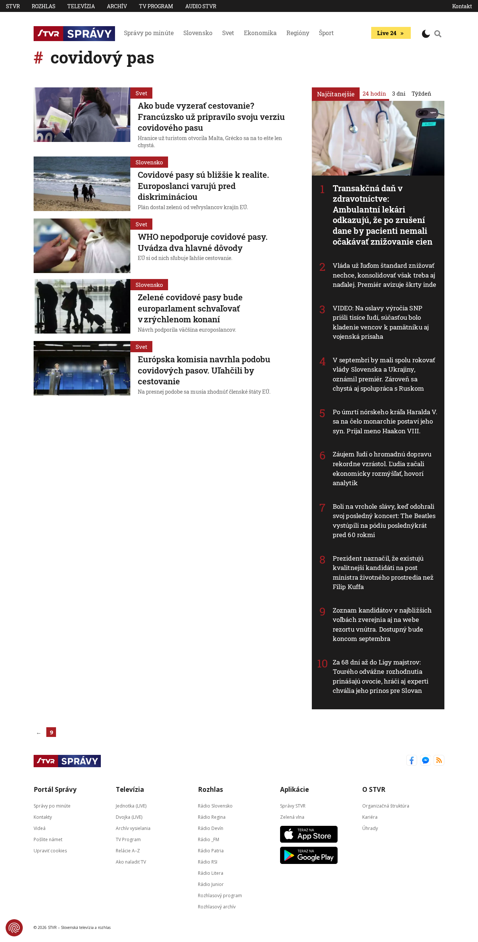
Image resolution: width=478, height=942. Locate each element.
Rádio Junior (211, 884)
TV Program (156, 6)
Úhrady (370, 828)
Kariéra (370, 817)
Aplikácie (294, 789)
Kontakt (462, 6)
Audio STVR (200, 6)
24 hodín (374, 93)
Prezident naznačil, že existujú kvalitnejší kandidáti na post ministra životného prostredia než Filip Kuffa (383, 572)
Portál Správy (55, 789)
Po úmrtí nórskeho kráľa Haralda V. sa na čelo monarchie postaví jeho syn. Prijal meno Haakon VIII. (385, 421)
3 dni (399, 93)
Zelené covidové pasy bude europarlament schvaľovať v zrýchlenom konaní (190, 308)
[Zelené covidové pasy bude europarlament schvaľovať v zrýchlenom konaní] (82, 307)
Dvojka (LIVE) (129, 817)
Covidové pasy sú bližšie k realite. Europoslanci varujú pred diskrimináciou (203, 185)
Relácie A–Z (128, 850)
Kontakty (43, 817)
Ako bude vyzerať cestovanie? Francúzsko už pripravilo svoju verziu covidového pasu (211, 116)
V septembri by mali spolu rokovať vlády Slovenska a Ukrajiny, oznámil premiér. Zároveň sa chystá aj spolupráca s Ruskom (384, 374)
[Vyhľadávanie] (438, 34)
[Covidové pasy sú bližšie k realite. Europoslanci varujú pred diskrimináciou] (82, 185)
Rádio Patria (211, 850)
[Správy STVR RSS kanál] (439, 761)
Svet (228, 33)
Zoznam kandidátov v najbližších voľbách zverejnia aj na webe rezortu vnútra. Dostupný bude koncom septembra (382, 624)
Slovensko (197, 33)
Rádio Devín (210, 828)
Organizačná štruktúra (385, 805)
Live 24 (386, 33)
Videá (40, 828)
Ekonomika (260, 33)
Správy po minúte (149, 33)
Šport (326, 33)
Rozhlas (43, 6)
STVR (13, 6)
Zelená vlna (292, 817)
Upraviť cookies (50, 850)
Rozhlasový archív (217, 906)
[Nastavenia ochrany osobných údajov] (14, 927)
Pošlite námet (48, 839)
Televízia (81, 6)
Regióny (297, 33)
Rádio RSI (207, 861)
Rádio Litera (210, 873)
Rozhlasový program (220, 895)
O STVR (373, 789)
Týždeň (421, 93)
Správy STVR (292, 805)
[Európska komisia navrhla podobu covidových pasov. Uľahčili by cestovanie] (82, 369)
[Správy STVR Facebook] (411, 761)
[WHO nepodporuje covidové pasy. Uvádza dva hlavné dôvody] (82, 246)
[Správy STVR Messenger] (425, 761)
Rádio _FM (208, 839)
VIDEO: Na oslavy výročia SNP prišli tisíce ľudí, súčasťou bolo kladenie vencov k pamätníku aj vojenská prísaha (381, 322)
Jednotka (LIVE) (131, 805)
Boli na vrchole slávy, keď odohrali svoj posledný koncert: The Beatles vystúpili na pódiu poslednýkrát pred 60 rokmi (384, 520)
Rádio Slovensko (215, 805)
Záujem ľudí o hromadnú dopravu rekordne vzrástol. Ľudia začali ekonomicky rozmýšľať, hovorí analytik (382, 468)
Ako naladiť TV (131, 861)
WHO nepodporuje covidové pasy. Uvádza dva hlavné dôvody (203, 242)
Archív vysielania (133, 828)
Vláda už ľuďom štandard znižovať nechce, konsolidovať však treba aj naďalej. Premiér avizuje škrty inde (385, 275)
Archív (117, 6)
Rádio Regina (212, 817)
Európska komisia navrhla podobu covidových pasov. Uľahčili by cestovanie (204, 370)
